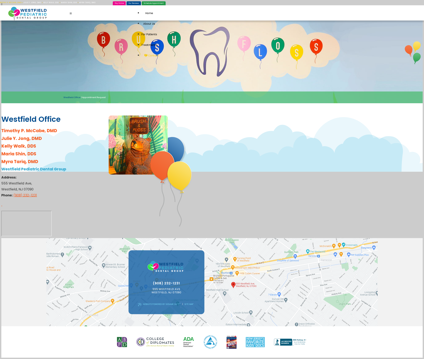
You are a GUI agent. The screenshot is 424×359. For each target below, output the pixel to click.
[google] (408, 51)
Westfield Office (71, 97)
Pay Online (119, 3)
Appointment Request (94, 97)
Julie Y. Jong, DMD (32, 2)
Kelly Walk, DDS (51, 2)
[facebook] (417, 47)
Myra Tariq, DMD (87, 2)
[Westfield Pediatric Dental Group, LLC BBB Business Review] (290, 342)
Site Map (189, 304)
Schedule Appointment (154, 3)
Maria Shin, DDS (69, 2)
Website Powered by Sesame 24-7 (162, 304)
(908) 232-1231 (25, 195)
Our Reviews (134, 3)
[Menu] (71, 13)
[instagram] (417, 58)
